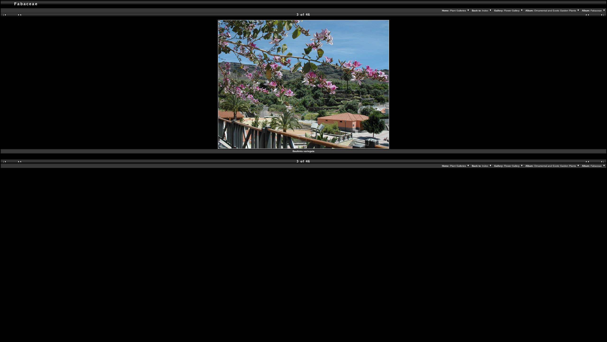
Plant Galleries (458, 10)
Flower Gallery (512, 10)
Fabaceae (596, 10)
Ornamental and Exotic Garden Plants (555, 10)
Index (485, 10)
